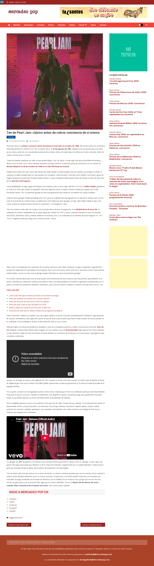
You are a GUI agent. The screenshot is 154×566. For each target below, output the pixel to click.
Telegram (12, 499)
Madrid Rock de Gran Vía (86, 209)
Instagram (13, 508)
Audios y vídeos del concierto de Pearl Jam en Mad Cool (30, 307)
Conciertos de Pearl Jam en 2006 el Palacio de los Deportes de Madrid (35, 311)
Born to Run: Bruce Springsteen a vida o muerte (20, 525)
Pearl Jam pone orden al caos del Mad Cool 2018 (27, 304)
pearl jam (18, 517)
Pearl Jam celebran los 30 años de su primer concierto (29, 298)
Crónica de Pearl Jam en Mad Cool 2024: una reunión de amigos (34, 295)
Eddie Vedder (90, 186)
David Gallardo (34, 141)
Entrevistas (28, 25)
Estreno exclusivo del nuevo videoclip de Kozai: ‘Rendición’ (93, 525)
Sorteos (103, 25)
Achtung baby (71, 330)
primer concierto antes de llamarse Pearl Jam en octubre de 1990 (50, 146)
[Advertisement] (128, 241)
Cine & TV (83, 25)
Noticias (16, 25)
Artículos (61, 25)
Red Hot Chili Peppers (21, 181)
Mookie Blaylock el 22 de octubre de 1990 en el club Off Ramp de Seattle (38, 166)
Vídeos (72, 25)
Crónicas (40, 25)
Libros (93, 25)
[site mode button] (140, 25)
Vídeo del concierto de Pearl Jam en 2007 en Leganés (29, 301)
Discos (51, 25)
